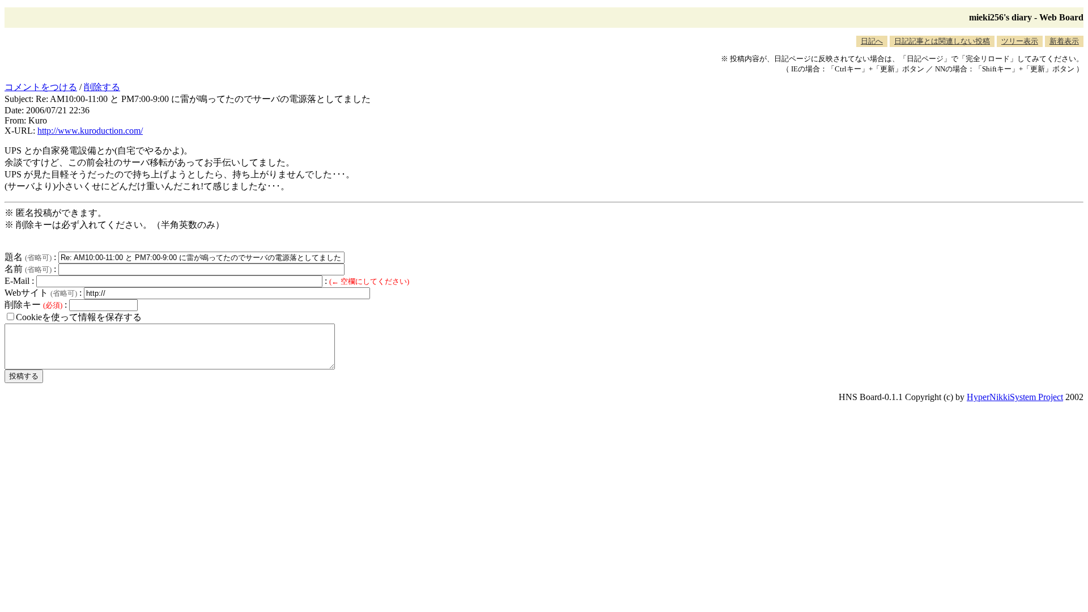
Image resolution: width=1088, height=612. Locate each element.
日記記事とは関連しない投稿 (942, 41)
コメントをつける (41, 87)
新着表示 (1064, 41)
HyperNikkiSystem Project (1015, 397)
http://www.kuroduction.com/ (90, 130)
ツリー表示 (1019, 41)
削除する (102, 87)
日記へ (872, 41)
